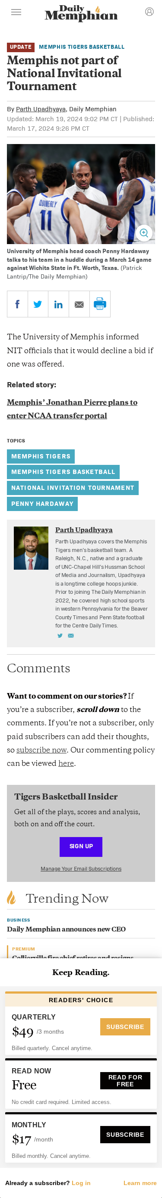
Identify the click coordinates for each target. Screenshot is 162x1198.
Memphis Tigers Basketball (81, 47)
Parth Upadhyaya (41, 109)
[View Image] (144, 233)
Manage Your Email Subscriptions (81, 869)
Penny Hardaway (42, 503)
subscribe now (41, 750)
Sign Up (81, 846)
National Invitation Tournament (72, 487)
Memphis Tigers (40, 456)
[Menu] (16, 13)
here (66, 764)
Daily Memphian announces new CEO (66, 930)
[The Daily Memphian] (81, 14)
